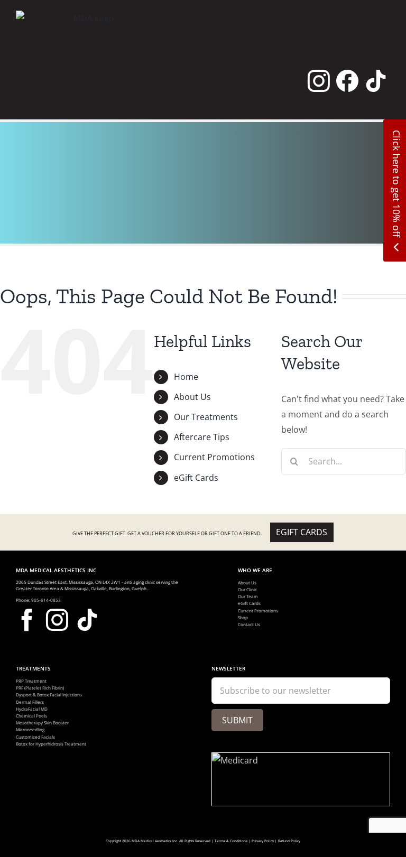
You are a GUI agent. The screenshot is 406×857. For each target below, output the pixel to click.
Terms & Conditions (231, 841)
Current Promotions (214, 457)
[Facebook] (347, 81)
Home (186, 377)
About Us (192, 397)
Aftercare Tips (201, 437)
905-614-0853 (46, 600)
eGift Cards (196, 477)
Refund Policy (289, 841)
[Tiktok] (376, 81)
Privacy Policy (263, 841)
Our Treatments (206, 417)
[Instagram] (319, 81)
